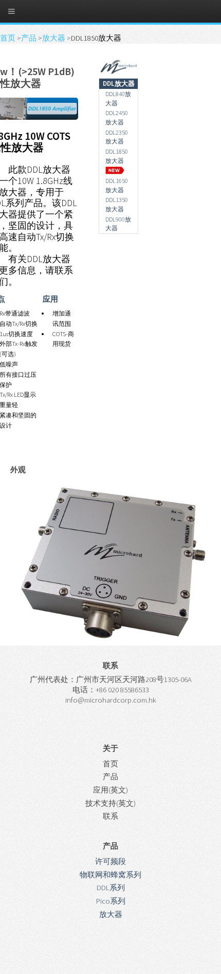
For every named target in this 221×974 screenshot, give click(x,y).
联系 (110, 816)
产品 (29, 38)
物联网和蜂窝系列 (110, 874)
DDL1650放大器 (116, 185)
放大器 (54, 38)
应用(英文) (110, 790)
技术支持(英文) (110, 803)
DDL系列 (111, 887)
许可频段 (110, 861)
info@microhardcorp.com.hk (110, 700)
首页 (8, 38)
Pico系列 (110, 901)
